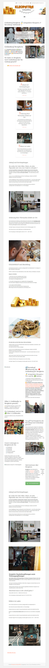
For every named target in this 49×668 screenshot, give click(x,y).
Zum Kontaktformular (33, 483)
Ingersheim (31, 385)
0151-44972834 (26, 2)
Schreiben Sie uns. (11, 652)
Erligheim (32, 386)
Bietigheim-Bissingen (38, 385)
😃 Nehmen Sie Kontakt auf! (13, 65)
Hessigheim (27, 386)
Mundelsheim (37, 386)
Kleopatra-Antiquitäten (16, 664)
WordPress (38, 664)
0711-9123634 (19, 2)
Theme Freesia (29, 664)
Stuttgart (32, 472)
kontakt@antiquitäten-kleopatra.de (37, 2)
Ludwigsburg (31, 470)
